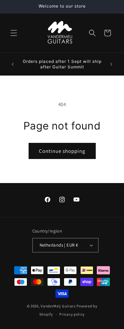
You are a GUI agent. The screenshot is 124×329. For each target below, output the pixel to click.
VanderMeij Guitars (58, 306)
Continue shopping (62, 151)
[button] (13, 33)
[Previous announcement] (12, 64)
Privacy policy (72, 314)
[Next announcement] (111, 64)
